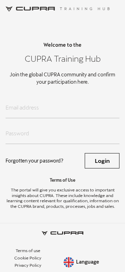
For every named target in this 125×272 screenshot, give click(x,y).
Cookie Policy (27, 257)
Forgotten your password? (35, 161)
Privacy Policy (28, 265)
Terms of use (28, 250)
